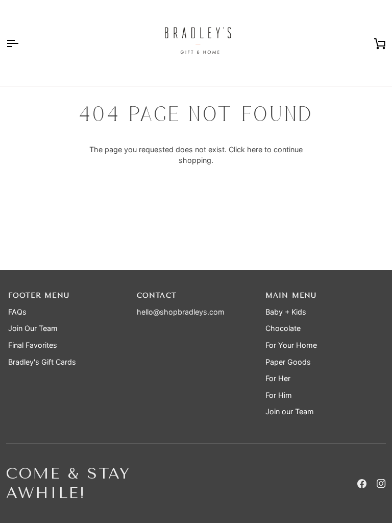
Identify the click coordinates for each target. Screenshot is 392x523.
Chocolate (283, 328)
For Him (278, 395)
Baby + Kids (285, 311)
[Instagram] (381, 483)
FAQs (17, 311)
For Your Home (291, 345)
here (254, 149)
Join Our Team (33, 328)
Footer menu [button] (38, 295)
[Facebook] (361, 483)
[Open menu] (21, 43)
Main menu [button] (291, 295)
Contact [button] (157, 295)
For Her (277, 378)
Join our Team (289, 411)
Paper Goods (288, 362)
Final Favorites (32, 345)
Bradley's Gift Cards (42, 362)
